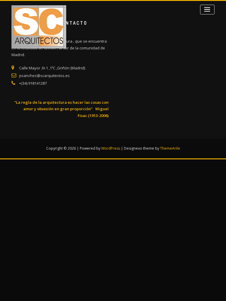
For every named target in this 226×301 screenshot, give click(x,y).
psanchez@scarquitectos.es (44, 75)
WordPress (110, 148)
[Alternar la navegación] (207, 9)
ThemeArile (170, 148)
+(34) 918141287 (33, 83)
